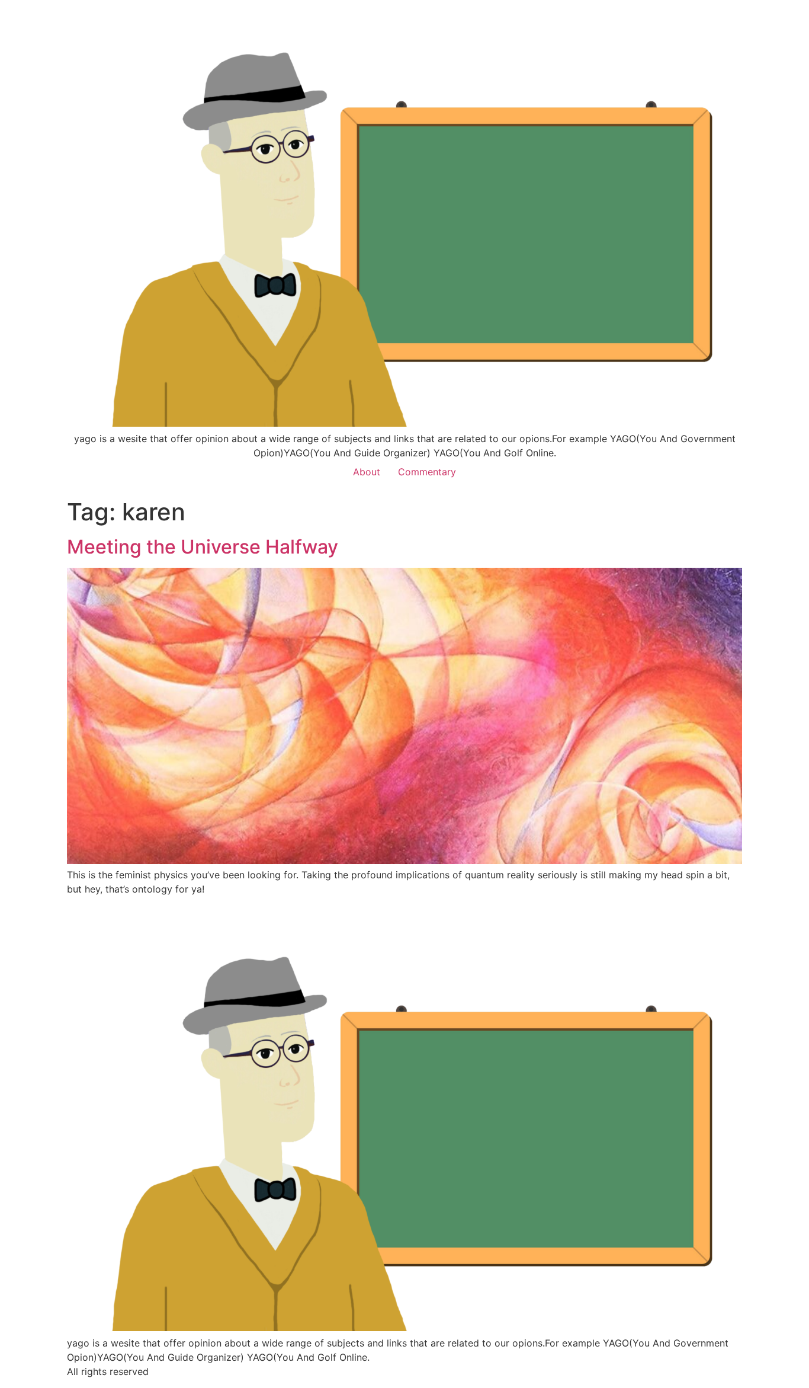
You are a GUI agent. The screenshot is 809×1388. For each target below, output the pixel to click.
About (366, 472)
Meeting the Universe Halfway (202, 546)
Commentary (427, 472)
